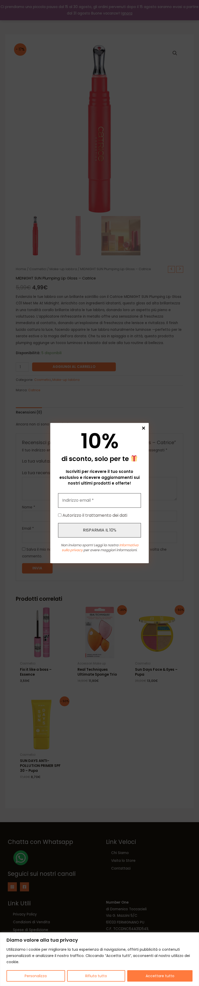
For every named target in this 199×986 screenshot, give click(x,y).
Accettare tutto (160, 975)
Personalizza (36, 975)
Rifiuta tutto (96, 975)
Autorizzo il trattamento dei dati (94, 515)
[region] (99, 959)
